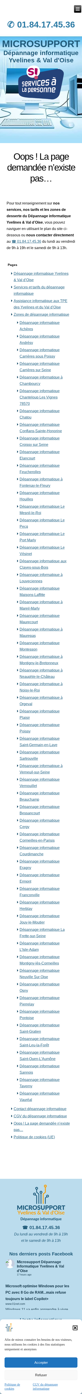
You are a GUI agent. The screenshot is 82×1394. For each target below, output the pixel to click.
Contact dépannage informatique (40, 1109)
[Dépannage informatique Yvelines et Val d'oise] (77, 9)
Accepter (41, 1362)
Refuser (41, 1375)
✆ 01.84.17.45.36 (41, 24)
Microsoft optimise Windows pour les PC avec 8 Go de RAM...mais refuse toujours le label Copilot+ (37, 1292)
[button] (75, 1328)
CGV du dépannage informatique (40, 1116)
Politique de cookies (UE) (34, 1137)
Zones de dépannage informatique (41, 314)
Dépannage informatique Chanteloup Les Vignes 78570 (40, 397)
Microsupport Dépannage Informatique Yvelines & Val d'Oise (40, 1266)
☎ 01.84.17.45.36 (26, 241)
